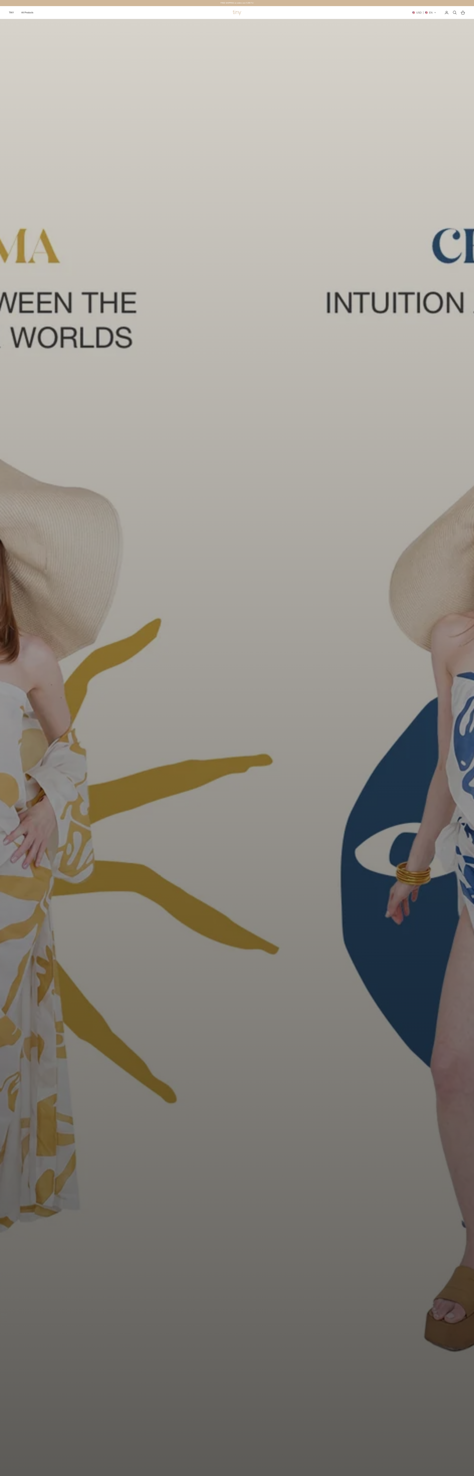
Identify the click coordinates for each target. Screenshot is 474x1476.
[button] (424, 13)
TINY (11, 12)
